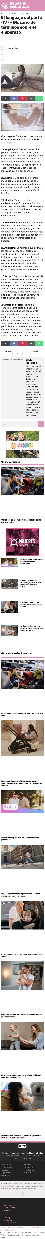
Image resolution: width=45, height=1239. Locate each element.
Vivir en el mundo (10, 1223)
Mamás (4, 14)
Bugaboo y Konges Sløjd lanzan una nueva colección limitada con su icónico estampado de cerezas (21, 783)
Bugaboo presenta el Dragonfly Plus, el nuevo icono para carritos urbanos (30, 583)
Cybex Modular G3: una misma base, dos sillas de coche (31, 604)
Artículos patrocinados (12, 1156)
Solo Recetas (8, 1205)
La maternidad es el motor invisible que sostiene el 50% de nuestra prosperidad (22, 1137)
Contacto (16, 1158)
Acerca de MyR (27, 1158)
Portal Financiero (29, 1170)
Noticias (13, 14)
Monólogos (5, 1175)
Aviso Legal (31, 1227)
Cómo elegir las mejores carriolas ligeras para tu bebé (22, 714)
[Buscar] (41, 424)
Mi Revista (27, 1173)
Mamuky (7, 1218)
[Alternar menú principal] (40, 5)
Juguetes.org (6, 1173)
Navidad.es (5, 1170)
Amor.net (7, 1210)
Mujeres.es (8, 1220)
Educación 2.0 (6, 1165)
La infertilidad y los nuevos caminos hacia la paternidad (31, 561)
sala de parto (8, 142)
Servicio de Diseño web (31, 1156)
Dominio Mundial (7, 1167)
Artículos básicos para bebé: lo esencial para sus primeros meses (31, 628)
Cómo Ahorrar (28, 1167)
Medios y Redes (36, 1153)
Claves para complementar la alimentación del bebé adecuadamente (21, 1076)
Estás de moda (9, 1208)
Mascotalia (27, 1165)
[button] (22, 1194)
